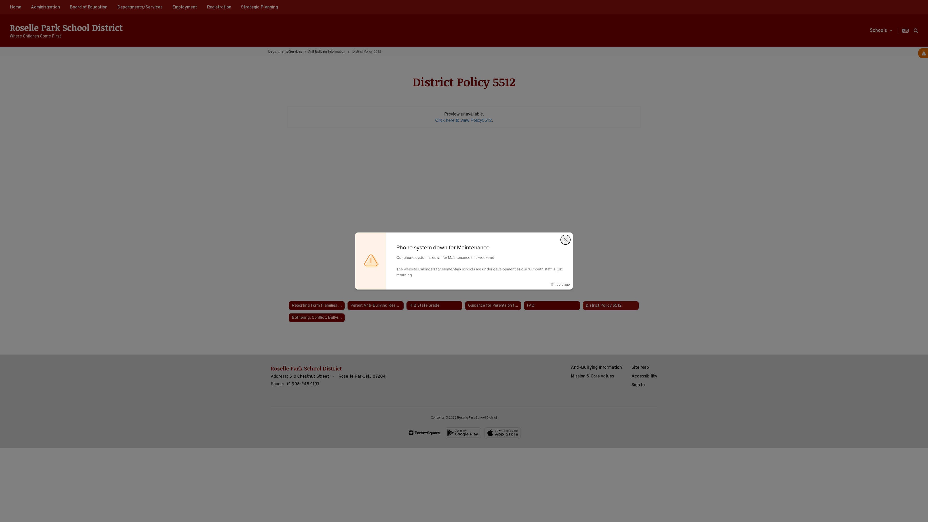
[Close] (565, 240)
